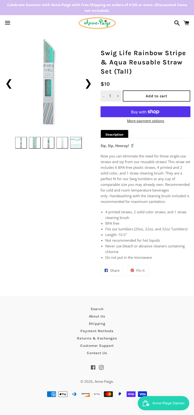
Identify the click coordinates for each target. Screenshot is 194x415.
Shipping (97, 323)
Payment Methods (96, 331)
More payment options (145, 120)
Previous (9, 82)
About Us (97, 316)
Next (88, 82)
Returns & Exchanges (97, 338)
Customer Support (97, 346)
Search (97, 309)
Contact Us (97, 353)
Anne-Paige (104, 381)
